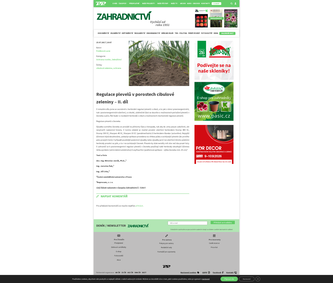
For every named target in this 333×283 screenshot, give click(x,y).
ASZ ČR (130, 272)
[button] (222, 222)
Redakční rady (166, 247)
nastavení (206, 279)
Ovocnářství (103, 33)
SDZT (144, 272)
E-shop (118, 251)
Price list (214, 247)
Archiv (183, 3)
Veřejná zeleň (167, 33)
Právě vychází (194, 33)
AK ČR (117, 272)
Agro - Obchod (193, 3)
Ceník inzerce (214, 243)
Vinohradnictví (153, 33)
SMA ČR (138, 272)
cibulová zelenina (104, 68)
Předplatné (118, 243)
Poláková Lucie (103, 51)
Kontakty (205, 3)
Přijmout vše (229, 279)
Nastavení (247, 279)
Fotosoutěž (206, 33)
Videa (216, 33)
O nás (115, 3)
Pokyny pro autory (166, 243)
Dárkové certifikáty (118, 247)
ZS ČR (123, 272)
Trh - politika (181, 33)
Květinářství (127, 33)
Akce (119, 260)
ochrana (117, 68)
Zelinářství (115, 33)
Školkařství (139, 33)
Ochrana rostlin (103, 59)
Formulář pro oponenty (166, 252)
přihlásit (139, 205)
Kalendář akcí (227, 33)
